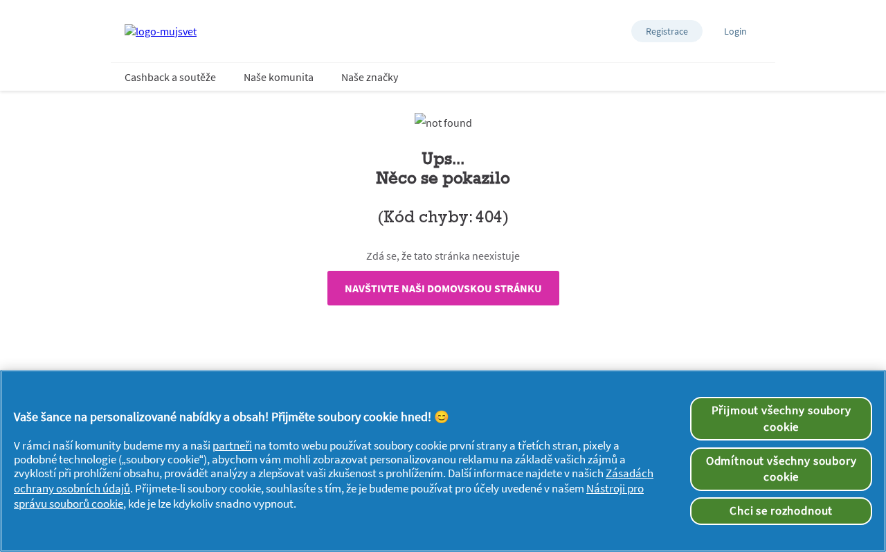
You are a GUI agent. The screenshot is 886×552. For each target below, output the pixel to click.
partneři (232, 445)
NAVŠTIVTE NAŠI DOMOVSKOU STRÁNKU (443, 288)
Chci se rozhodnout (781, 510)
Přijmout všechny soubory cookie (781, 418)
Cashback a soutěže (170, 77)
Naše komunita (279, 77)
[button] (667, 31)
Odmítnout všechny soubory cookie (781, 469)
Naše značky (369, 77)
